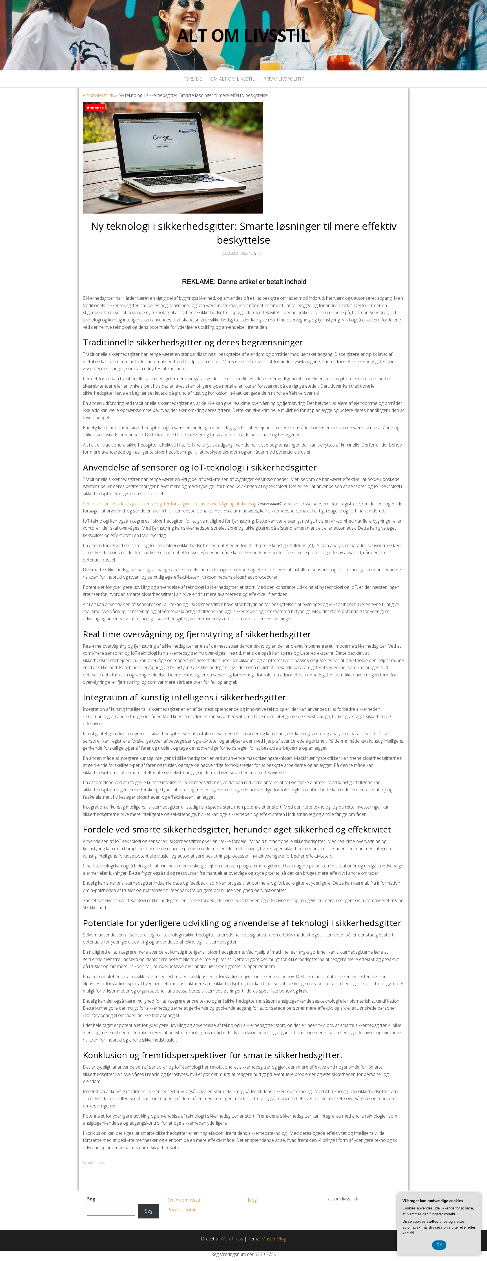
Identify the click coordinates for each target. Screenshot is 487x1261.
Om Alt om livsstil (232, 79)
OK (439, 1245)
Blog (102, 1162)
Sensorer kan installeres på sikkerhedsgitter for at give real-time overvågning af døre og (169, 504)
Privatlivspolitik (283, 79)
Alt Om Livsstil (243, 35)
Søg (91, 1199)
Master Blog (273, 1239)
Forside (192, 79)
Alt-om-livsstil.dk (98, 95)
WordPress (232, 1239)
